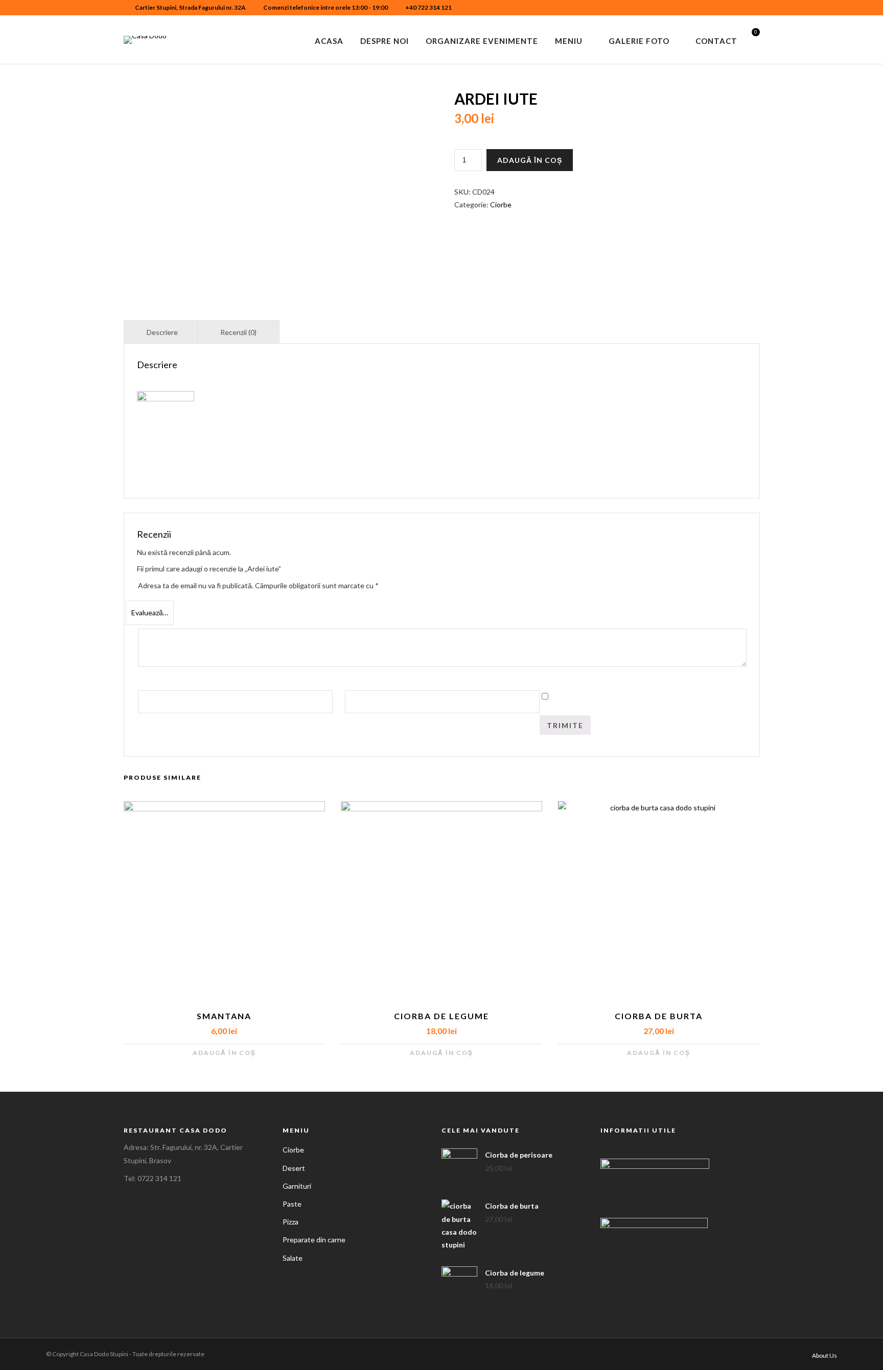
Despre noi (384, 40)
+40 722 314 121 (428, 7)
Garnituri (297, 1186)
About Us (824, 1355)
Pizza (290, 1221)
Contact (716, 40)
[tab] (162, 331)
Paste (292, 1203)
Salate (293, 1258)
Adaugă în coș (529, 160)
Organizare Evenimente (482, 40)
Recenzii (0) (238, 332)
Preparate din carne (314, 1239)
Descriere (162, 332)
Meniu (569, 40)
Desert (294, 1168)
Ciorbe (501, 204)
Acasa (329, 40)
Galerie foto (639, 40)
